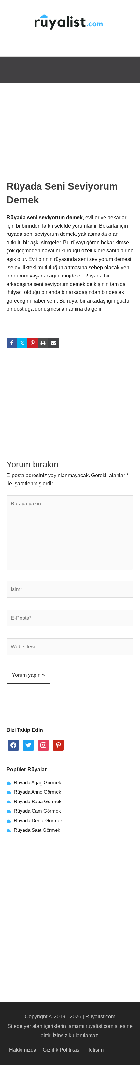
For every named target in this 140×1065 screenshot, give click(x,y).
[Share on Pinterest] (32, 343)
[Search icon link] (70, 47)
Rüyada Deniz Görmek (38, 820)
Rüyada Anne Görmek (37, 792)
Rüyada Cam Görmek (37, 811)
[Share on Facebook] (12, 343)
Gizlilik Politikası (62, 1050)
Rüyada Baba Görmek (38, 801)
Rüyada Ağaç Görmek (36, 782)
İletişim (95, 1050)
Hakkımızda (22, 1050)
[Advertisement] (70, 133)
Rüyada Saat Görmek (36, 830)
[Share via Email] (53, 343)
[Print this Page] (43, 343)
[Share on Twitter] (22, 343)
